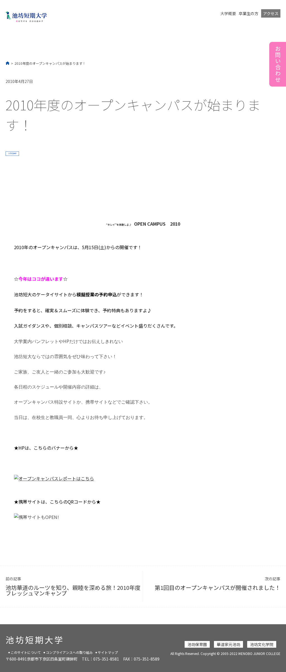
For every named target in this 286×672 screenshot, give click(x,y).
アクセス (270, 13)
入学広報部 (12, 153)
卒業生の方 (248, 13)
